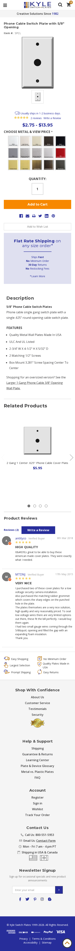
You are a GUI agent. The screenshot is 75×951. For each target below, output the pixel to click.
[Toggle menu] (5, 5)
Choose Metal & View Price (28, 132)
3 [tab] (40, 506)
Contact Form (46, 841)
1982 (55, 14)
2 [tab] (34, 506)
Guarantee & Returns (37, 754)
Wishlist (37, 809)
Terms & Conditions (44, 938)
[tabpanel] (37, 454)
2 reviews (36, 118)
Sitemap (47, 942)
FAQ (37, 778)
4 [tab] (46, 506)
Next (71, 457)
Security (38, 715)
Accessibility (30, 942)
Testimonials (37, 709)
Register (37, 797)
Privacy (23, 938)
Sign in (37, 803)
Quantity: (37, 179)
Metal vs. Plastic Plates (37, 772)
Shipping (37, 748)
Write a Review (52, 118)
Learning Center (37, 760)
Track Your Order (37, 815)
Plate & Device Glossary (37, 766)
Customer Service (37, 703)
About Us (37, 697)
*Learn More (37, 276)
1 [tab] (28, 506)
